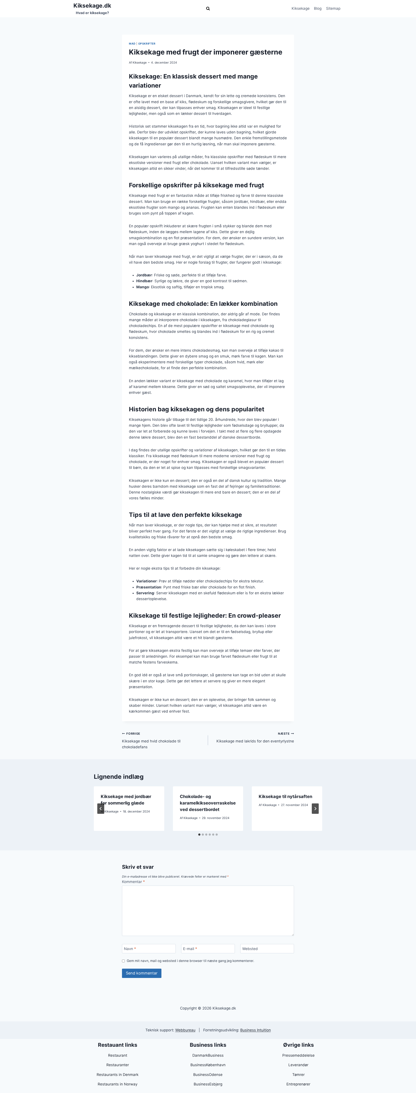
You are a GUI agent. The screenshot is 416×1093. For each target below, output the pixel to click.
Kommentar (133, 882)
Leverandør (298, 1065)
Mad (132, 43)
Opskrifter (147, 43)
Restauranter (117, 1065)
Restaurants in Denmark (117, 1074)
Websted (250, 949)
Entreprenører (298, 1084)
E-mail (190, 949)
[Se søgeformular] (208, 9)
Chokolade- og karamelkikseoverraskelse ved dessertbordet (208, 803)
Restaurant (117, 1055)
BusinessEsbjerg (208, 1084)
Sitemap (333, 8)
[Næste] (315, 808)
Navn (130, 949)
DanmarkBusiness (208, 1055)
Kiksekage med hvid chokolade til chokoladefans (151, 740)
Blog (318, 8)
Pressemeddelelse (298, 1055)
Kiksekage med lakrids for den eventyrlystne (255, 737)
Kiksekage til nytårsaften (285, 796)
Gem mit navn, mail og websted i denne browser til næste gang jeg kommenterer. (190, 961)
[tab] (199, 834)
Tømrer (298, 1074)
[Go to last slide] (100, 808)
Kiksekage (301, 8)
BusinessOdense (208, 1074)
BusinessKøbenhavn (208, 1065)
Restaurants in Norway (117, 1084)
